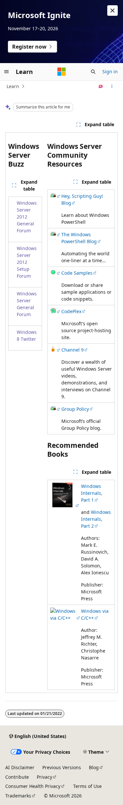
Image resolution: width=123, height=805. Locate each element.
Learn (13, 86)
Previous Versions (61, 767)
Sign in (110, 71)
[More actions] (112, 86)
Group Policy (75, 409)
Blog (94, 767)
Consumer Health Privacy (32, 786)
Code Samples (76, 273)
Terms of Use (87, 786)
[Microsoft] (61, 71)
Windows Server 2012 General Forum (27, 217)
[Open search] (93, 72)
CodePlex (71, 311)
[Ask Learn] (100, 86)
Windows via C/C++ (95, 614)
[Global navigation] (6, 72)
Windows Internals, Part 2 (96, 519)
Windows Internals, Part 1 (91, 493)
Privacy (44, 777)
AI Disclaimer (19, 767)
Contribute (17, 777)
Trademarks (18, 796)
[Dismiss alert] (112, 10)
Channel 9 (72, 350)
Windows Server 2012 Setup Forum (27, 262)
